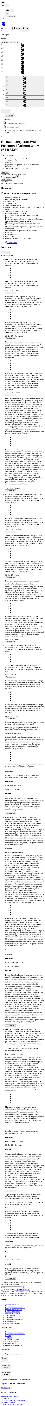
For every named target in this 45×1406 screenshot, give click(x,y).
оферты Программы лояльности (13, 1295)
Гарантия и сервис (12, 1340)
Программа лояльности (14, 1332)
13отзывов (9, 155)
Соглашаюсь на (16, 1290)
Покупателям (10, 16)
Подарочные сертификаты (15, 1334)
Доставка (8, 1338)
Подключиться (6, 179)
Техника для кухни (12, 1304)
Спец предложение (12, 1323)
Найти (24, 31)
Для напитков (10, 1315)
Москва (18, 28)
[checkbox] (2, 1290)
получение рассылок (22, 1290)
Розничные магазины (13, 1343)
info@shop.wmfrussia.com (10, 1396)
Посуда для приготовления (15, 123)
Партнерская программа (14, 1354)
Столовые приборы (12, 1314)
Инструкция (12, 243)
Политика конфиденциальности (13, 1400)
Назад (11, 115)
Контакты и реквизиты (13, 1345)
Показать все (10, 293)
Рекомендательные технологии (12, 1404)
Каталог (11, 11)
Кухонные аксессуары (13, 1310)
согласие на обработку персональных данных (22, 1292)
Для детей (9, 1317)
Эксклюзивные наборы (14, 1319)
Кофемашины (10, 1306)
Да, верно (5, 42)
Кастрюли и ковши (12, 127)
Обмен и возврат (11, 1341)
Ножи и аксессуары (12, 1312)
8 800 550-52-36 (6, 28)
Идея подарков (10, 1321)
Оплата (8, 1336)
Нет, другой (14, 42)
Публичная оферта (8, 1402)
